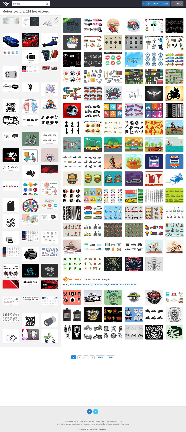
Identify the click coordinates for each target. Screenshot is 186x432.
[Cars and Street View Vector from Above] (134, 76)
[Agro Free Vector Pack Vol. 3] (154, 42)
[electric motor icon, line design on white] (11, 338)
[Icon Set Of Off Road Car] (93, 93)
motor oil (132, 284)
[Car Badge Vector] (93, 178)
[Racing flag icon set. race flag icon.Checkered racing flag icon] (11, 168)
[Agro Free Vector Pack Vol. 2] (174, 42)
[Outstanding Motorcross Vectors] (72, 264)
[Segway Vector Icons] (154, 212)
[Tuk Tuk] (134, 93)
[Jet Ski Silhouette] (93, 161)
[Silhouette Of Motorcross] (154, 127)
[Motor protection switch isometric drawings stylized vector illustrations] (30, 22)
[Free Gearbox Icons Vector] (93, 76)
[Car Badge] (154, 161)
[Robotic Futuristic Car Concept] (134, 178)
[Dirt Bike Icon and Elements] (93, 264)
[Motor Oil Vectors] (154, 178)
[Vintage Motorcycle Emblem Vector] (154, 264)
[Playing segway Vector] (72, 230)
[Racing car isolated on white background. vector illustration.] (11, 42)
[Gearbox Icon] (113, 42)
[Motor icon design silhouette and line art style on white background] (11, 136)
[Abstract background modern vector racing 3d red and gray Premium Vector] (49, 285)
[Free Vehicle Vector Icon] (113, 127)
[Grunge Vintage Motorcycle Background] (72, 25)
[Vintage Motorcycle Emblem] (113, 93)
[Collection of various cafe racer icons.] (72, 297)
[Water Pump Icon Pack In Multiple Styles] (11, 52)
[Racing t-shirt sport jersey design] (30, 335)
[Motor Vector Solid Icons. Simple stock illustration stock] (30, 59)
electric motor (118, 284)
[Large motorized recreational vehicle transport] (11, 120)
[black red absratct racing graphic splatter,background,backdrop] (11, 284)
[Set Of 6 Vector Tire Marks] (174, 110)
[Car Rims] (154, 59)
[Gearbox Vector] (113, 110)
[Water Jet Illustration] (174, 144)
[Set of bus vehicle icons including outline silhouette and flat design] (30, 120)
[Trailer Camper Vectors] (93, 195)
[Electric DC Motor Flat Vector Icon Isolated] (11, 75)
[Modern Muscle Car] (154, 144)
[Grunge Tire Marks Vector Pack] (154, 195)
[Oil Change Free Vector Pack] (93, 42)
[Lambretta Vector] (72, 144)
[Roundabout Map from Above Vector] (174, 76)
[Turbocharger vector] (72, 93)
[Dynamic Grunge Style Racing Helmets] (11, 273)
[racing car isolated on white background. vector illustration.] (30, 42)
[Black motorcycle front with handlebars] (30, 87)
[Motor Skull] (154, 93)
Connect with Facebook (158, 4)
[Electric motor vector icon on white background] (11, 240)
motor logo (103, 284)
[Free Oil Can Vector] (113, 230)
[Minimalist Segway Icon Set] (93, 230)
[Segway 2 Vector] (134, 110)
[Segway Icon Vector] (134, 212)
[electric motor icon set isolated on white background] (11, 87)
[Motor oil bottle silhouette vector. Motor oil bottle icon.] (11, 207)
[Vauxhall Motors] (72, 110)
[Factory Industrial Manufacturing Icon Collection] (11, 317)
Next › (100, 357)
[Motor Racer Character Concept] (113, 25)
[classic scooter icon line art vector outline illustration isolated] (49, 138)
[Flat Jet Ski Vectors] (72, 161)
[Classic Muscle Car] (134, 144)
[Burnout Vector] (72, 195)
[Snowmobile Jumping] (72, 247)
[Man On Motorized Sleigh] (174, 178)
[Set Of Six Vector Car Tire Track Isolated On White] (72, 212)
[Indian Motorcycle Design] (174, 314)
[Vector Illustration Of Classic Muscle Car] (113, 144)
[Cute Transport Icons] (174, 230)
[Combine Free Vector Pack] (93, 127)
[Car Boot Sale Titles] (113, 195)
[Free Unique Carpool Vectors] (93, 247)
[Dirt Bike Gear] (134, 127)
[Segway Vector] (154, 110)
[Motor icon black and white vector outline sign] (30, 174)
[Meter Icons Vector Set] (93, 59)
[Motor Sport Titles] (93, 25)
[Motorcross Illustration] (154, 247)
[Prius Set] (174, 59)
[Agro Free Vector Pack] (154, 25)
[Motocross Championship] (113, 161)
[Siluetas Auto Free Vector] (113, 59)
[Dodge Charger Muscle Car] (93, 144)
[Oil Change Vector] (154, 230)
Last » (110, 357)
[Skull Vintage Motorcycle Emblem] (134, 264)
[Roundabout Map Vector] (154, 76)
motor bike (75, 284)
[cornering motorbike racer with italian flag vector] (49, 56)
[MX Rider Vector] (174, 127)
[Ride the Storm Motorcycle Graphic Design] (11, 108)
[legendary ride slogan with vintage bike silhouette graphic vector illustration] (30, 142)
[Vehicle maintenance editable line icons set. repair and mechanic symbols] (30, 69)
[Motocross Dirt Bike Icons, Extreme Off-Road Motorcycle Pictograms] (30, 282)
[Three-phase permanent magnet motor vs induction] (30, 207)
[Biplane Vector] (134, 59)
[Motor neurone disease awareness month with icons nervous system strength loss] (49, 203)
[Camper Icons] (174, 195)
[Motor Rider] (174, 93)
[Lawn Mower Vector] (134, 161)
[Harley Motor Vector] (93, 110)
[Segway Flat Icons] (113, 212)
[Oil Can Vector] (72, 76)
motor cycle (89, 284)
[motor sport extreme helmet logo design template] (11, 157)
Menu (179, 4)
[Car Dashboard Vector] (72, 59)
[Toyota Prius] (93, 212)
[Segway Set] (174, 212)
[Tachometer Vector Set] (174, 25)
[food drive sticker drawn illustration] (72, 42)
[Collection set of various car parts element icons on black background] (113, 314)
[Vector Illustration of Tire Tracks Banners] (134, 195)
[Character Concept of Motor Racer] (134, 25)
